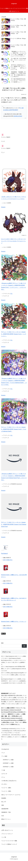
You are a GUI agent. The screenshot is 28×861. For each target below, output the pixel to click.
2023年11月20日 (18, 116)
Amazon (3, 207)
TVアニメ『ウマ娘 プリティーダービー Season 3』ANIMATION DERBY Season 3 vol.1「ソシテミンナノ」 (13, 334)
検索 (2, 643)
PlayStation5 (4, 553)
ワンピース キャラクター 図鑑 (9, 840)
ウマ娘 (4, 633)
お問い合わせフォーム (7, 830)
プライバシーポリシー (7, 833)
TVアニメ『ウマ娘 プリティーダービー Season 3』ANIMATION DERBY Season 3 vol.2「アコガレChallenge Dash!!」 (13, 429)
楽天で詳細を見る (7, 559)
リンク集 (3, 837)
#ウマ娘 (21, 107)
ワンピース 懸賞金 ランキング (9, 844)
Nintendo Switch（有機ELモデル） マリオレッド (13, 621)
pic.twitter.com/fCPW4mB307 (10, 110)
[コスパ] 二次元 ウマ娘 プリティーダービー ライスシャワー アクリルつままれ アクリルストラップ (13, 241)
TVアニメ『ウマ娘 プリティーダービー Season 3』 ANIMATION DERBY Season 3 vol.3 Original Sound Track (13, 524)
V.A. (11, 293)
